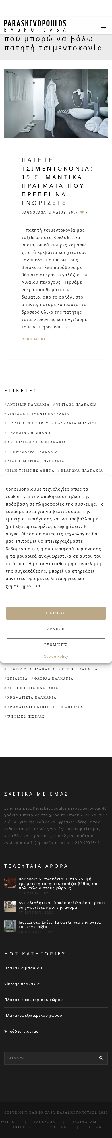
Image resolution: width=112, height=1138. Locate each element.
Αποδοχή (56, 613)
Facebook (44, 1121)
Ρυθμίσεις (56, 644)
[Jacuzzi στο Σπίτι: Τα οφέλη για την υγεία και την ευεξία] (10, 926)
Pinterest (21, 1127)
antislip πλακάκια (28, 404)
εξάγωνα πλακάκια (82, 470)
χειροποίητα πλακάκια (33, 688)
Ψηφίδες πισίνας (21, 1031)
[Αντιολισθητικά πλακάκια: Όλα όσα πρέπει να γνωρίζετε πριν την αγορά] (10, 906)
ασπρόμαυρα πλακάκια (32, 451)
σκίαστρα (17, 678)
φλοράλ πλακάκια (54, 678)
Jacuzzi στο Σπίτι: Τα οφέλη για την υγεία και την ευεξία (60, 924)
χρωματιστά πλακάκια (32, 697)
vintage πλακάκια (76, 404)
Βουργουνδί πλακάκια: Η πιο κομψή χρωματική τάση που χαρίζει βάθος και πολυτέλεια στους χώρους (58, 883)
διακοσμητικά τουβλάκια (36, 461)
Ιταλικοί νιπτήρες (28, 423)
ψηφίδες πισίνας (26, 716)
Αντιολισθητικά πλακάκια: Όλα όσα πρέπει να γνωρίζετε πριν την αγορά (62, 905)
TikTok (94, 1127)
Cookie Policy (56, 656)
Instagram (84, 1121)
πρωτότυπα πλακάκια (31, 669)
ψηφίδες (74, 707)
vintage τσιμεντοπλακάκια (38, 414)
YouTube (59, 1127)
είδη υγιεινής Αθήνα (31, 470)
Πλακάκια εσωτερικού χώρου (33, 999)
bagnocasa (34, 212)
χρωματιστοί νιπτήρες (32, 707)
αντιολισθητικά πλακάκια (36, 442)
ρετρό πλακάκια (80, 669)
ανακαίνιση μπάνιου (31, 432)
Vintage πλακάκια (22, 983)
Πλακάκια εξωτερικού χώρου (33, 1015)
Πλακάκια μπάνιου (76, 423)
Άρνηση (56, 628)
